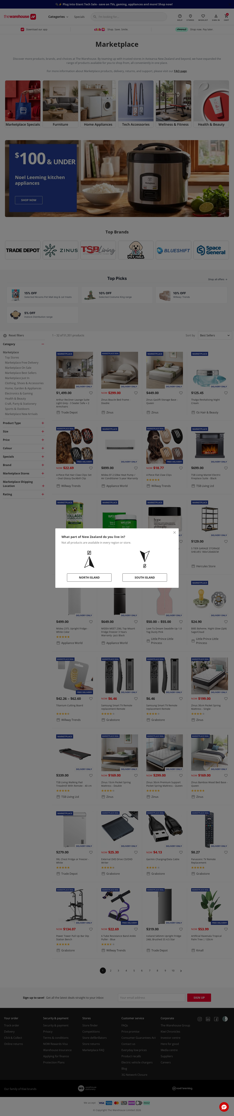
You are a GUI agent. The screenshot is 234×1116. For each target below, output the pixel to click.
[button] (224, 1107)
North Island (89, 577)
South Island (145, 577)
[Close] (174, 532)
